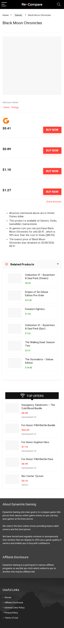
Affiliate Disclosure (14, 602)
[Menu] (4, 4)
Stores (8, 597)
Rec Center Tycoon (32, 476)
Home (6, 15)
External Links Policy (14, 607)
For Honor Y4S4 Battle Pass (37, 459)
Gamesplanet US (29, 417)
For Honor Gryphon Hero (35, 442)
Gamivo (25, 485)
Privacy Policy (11, 612)
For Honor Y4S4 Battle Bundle (38, 425)
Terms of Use (11, 617)
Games (18, 15)
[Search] (59, 4)
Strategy (15, 107)
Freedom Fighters (35, 309)
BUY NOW (52, 129)
